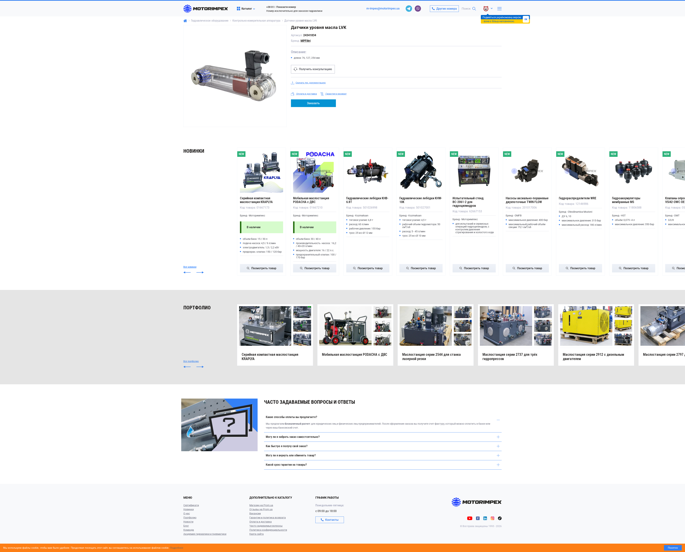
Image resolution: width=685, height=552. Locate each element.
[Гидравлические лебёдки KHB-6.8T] (367, 171)
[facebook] (478, 518)
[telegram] (408, 8)
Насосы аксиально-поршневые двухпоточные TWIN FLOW (527, 200)
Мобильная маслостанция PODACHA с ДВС (311, 200)
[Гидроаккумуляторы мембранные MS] (633, 171)
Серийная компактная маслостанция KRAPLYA (256, 200)
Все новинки (189, 266)
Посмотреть (263, 268)
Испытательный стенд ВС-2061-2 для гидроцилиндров (468, 201)
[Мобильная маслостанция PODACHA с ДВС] (314, 171)
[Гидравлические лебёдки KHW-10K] (421, 171)
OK (525, 19)
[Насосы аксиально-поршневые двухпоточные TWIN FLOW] (527, 171)
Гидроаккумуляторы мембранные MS (626, 200)
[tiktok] (500, 518)
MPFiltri (306, 40)
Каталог (247, 8)
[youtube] (469, 518)
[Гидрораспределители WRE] (580, 171)
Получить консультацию (315, 69)
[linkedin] (485, 518)
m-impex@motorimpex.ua (383, 8)
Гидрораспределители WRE (577, 198)
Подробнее (176, 547)
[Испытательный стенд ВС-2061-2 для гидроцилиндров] (474, 171)
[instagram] (492, 518)
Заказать (313, 103)
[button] (187, 272)
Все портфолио (191, 361)
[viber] (417, 8)
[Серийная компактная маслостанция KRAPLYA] (261, 171)
